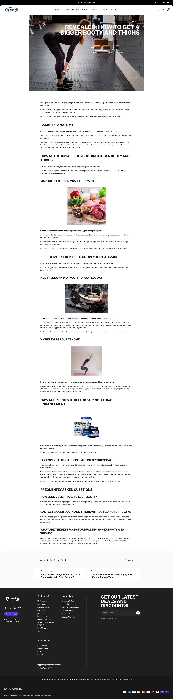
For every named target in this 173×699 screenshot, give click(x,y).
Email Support (42, 628)
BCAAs (77, 465)
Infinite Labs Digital (16, 689)
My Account (41, 601)
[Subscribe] (138, 613)
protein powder (58, 465)
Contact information (48, 695)
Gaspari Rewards (44, 619)
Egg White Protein (44, 655)
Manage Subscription (45, 607)
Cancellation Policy (69, 604)
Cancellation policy (39, 695)
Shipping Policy (68, 601)
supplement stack (90, 446)
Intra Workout (42, 648)
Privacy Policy (67, 611)
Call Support (42, 631)
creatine (87, 465)
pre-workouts (69, 465)
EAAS (39, 652)
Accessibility (66, 614)
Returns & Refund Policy (71, 607)
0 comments (130, 560)
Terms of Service (68, 617)
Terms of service (22, 695)
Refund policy (7, 695)
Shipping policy (30, 695)
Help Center (42, 604)
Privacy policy (14, 695)
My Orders (41, 611)
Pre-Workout (42, 645)
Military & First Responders (42, 615)
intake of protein (54, 171)
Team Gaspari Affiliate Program (45, 624)
